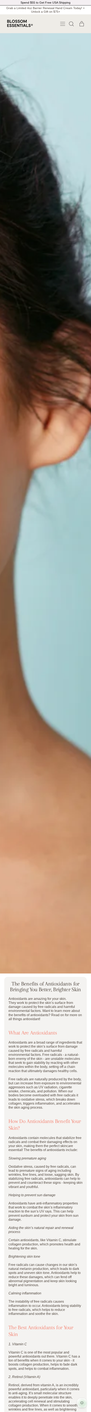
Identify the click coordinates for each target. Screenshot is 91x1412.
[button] (71, 24)
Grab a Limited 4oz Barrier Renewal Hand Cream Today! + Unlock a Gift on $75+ (45, 9)
